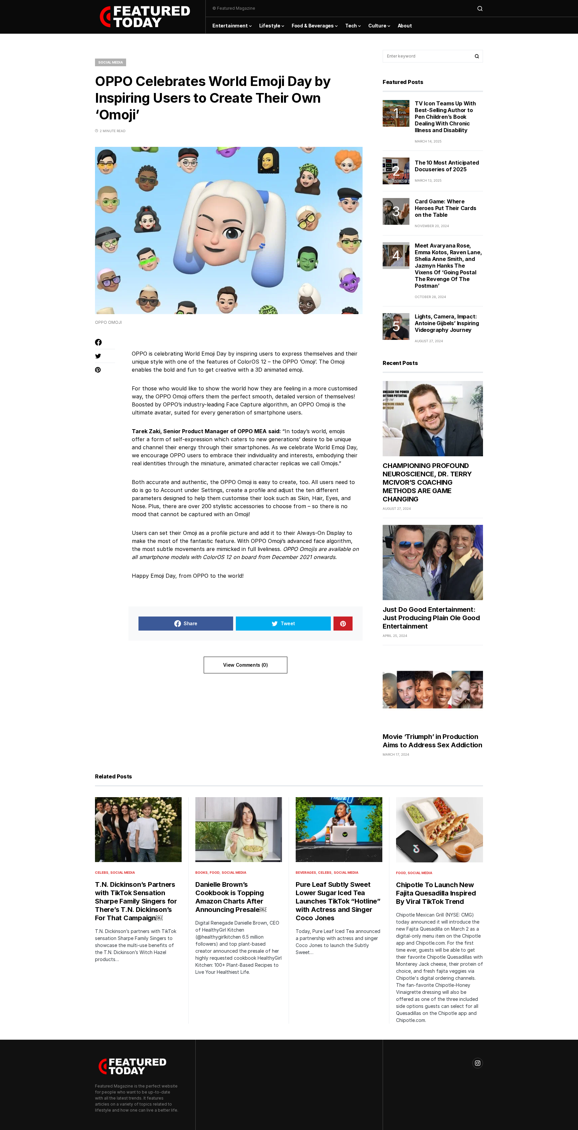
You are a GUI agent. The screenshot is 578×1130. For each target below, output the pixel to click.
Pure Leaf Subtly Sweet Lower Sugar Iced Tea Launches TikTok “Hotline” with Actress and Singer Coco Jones (338, 901)
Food (214, 872)
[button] (480, 8)
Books (201, 872)
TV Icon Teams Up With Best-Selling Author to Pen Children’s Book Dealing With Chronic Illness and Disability (445, 116)
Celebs (101, 872)
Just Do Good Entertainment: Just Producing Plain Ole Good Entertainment (431, 617)
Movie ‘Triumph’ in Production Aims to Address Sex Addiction (432, 741)
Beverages (306, 872)
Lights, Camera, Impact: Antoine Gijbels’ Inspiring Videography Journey (447, 323)
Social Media (110, 62)
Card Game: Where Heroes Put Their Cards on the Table (445, 208)
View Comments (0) (245, 665)
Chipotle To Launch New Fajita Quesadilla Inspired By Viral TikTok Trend (436, 893)
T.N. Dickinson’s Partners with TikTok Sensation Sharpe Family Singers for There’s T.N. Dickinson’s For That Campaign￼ (136, 901)
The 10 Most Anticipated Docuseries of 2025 (447, 166)
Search (477, 56)
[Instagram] (477, 1063)
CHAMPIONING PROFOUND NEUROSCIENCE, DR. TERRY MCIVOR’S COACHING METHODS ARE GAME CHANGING (427, 482)
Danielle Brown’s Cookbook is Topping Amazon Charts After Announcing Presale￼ (230, 897)
